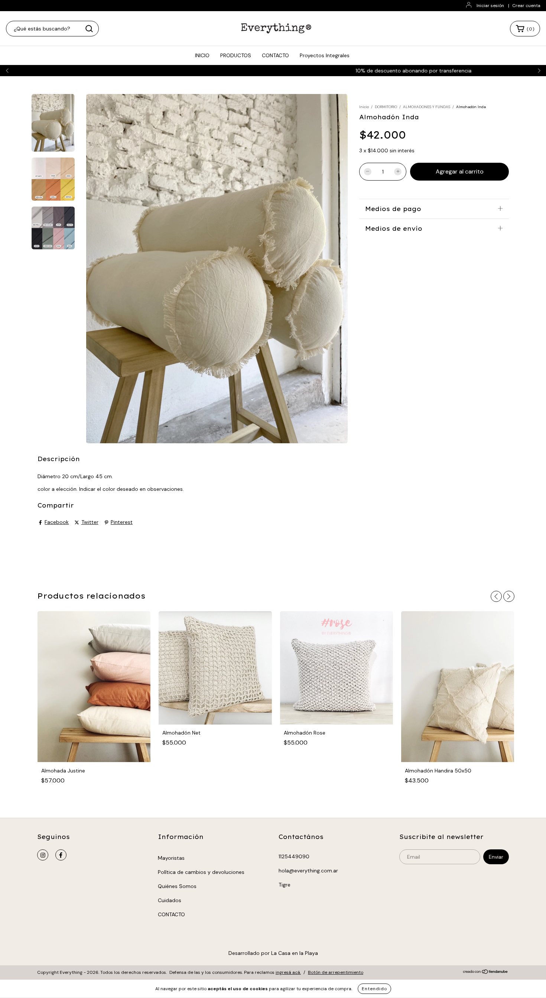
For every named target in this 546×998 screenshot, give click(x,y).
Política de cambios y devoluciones (201, 872)
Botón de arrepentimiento (335, 972)
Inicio (364, 106)
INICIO (202, 55)
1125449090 (294, 856)
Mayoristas (171, 858)
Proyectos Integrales (325, 55)
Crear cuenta (526, 6)
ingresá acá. (288, 972)
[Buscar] (89, 28)
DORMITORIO (386, 106)
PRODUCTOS (235, 55)
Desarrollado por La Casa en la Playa (273, 953)
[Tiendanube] (485, 973)
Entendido (374, 989)
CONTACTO (275, 55)
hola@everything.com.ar (308, 870)
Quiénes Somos (177, 886)
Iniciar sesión (490, 6)
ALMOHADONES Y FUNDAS (426, 106)
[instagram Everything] (42, 855)
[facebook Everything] (60, 855)
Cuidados (169, 900)
